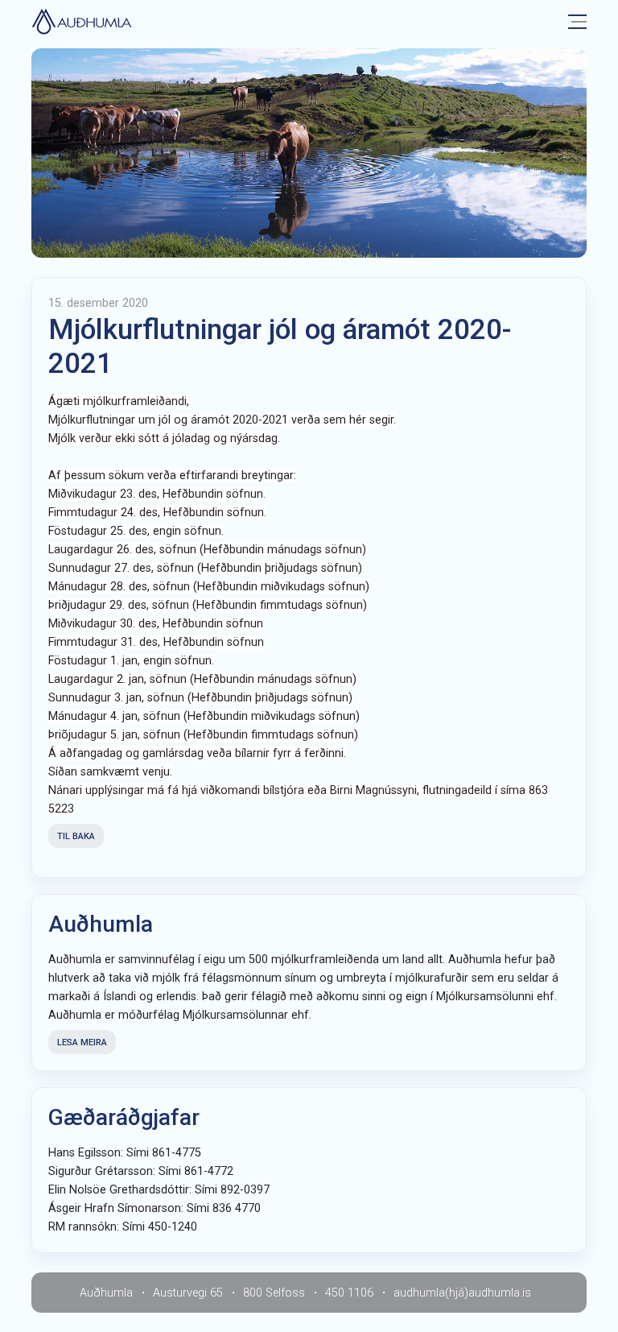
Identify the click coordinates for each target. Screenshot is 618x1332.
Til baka (76, 836)
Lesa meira (82, 1042)
